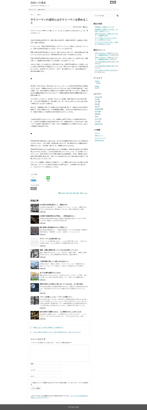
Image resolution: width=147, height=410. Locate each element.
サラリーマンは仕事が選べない (50, 239)
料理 (96, 106)
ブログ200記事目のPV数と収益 (104, 61)
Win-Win (62, 193)
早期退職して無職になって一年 (104, 27)
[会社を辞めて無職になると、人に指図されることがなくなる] (35, 315)
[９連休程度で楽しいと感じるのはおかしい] (35, 265)
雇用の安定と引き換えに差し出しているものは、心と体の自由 (61, 284)
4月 (97, 83)
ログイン (97, 133)
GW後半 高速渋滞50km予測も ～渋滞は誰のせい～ (58, 216)
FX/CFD (97, 97)
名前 (32, 363)
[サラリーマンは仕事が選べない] (35, 242)
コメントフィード (100, 138)
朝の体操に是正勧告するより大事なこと (53, 227)
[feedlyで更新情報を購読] (111, 2)
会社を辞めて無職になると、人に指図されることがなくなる (60, 312)
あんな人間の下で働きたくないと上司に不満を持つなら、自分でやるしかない (57, 332)
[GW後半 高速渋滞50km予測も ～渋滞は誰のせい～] (35, 219)
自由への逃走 (38, 2)
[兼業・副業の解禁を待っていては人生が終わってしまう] (35, 253)
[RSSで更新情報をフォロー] (114, 2)
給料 (77, 193)
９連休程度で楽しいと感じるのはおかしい (54, 261)
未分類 (97, 111)
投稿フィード (99, 135)
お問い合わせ (41, 9)
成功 (70, 193)
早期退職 (97, 109)
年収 (67, 193)
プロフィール (32, 9)
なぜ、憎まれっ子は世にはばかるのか (106, 70)
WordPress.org (99, 140)
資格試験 (97, 124)
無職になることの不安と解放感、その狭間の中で (48, 327)
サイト (33, 376)
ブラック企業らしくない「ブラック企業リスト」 (57, 297)
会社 (86, 27)
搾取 (74, 193)
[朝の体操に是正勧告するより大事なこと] (35, 231)
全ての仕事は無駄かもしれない (50, 273)
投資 (96, 104)
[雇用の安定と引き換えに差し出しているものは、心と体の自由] (35, 287)
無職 (96, 114)
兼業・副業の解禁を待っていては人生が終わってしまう (59, 250)
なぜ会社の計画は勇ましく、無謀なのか (53, 205)
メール (33, 370)
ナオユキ (84, 193)
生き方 (97, 119)
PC (96, 99)
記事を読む (43, 211)
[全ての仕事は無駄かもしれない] (35, 276)
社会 (96, 121)
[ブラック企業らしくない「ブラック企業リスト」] (35, 300)
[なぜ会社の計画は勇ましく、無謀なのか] (35, 208)
